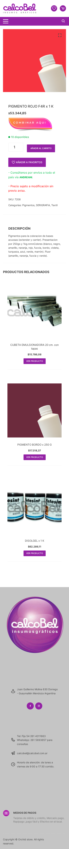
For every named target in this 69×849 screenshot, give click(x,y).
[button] (59, 35)
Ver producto (34, 361)
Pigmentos (28, 205)
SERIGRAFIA (43, 205)
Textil (54, 205)
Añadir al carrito (40, 148)
